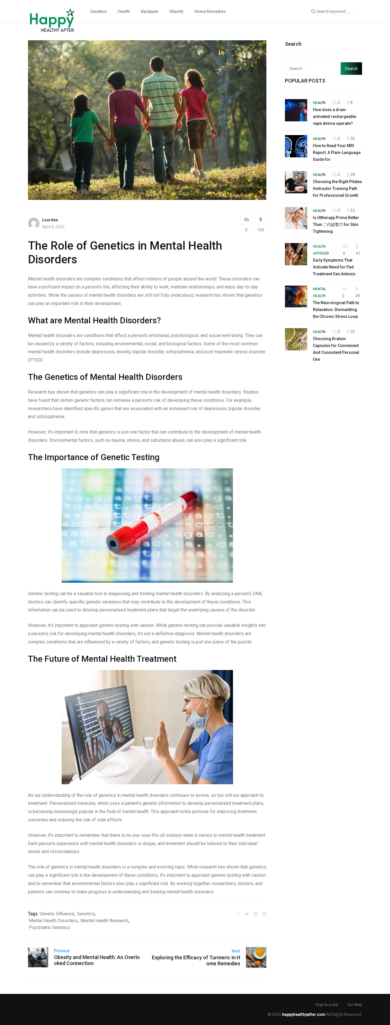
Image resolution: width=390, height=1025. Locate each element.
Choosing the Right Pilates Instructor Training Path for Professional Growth (337, 188)
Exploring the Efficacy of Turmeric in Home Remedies (196, 960)
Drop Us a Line (326, 1005)
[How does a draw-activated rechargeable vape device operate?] (296, 110)
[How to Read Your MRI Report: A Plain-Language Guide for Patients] (296, 146)
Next (236, 951)
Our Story (354, 1005)
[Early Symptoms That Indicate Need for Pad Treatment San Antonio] (296, 254)
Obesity (176, 11)
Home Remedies (210, 11)
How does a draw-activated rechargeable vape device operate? (334, 116)
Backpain (149, 11)
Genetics (98, 11)
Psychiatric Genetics (49, 927)
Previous (62, 950)
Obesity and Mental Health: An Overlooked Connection (97, 960)
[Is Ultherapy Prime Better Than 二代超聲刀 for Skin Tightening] (296, 218)
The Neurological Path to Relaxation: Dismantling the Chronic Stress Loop (336, 309)
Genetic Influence (57, 913)
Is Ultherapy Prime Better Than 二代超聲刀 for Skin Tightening (336, 224)
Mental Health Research (104, 920)
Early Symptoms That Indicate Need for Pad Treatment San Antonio (334, 267)
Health (124, 11)
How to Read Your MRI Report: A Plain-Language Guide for (337, 152)
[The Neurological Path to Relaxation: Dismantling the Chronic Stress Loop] (296, 297)
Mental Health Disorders (53, 920)
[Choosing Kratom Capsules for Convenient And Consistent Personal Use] (296, 339)
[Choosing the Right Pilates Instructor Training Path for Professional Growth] (296, 182)
